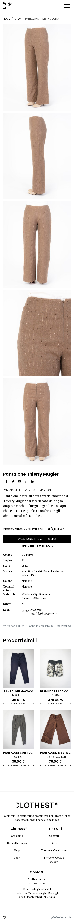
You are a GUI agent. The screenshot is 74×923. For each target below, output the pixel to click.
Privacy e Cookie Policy (54, 859)
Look (17, 858)
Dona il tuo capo (17, 843)
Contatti (54, 836)
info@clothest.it (41, 889)
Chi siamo (17, 836)
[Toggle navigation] (67, 6)
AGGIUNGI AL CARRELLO (37, 538)
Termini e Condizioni (54, 850)
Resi (54, 843)
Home (6, 18)
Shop (17, 18)
